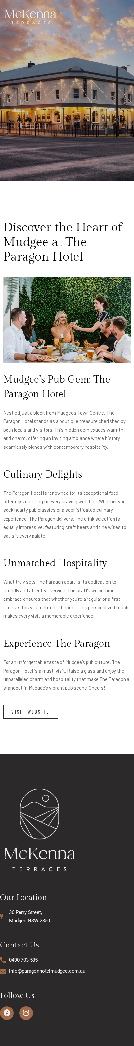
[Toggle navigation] (121, 17)
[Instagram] (26, 1013)
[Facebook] (7, 1013)
